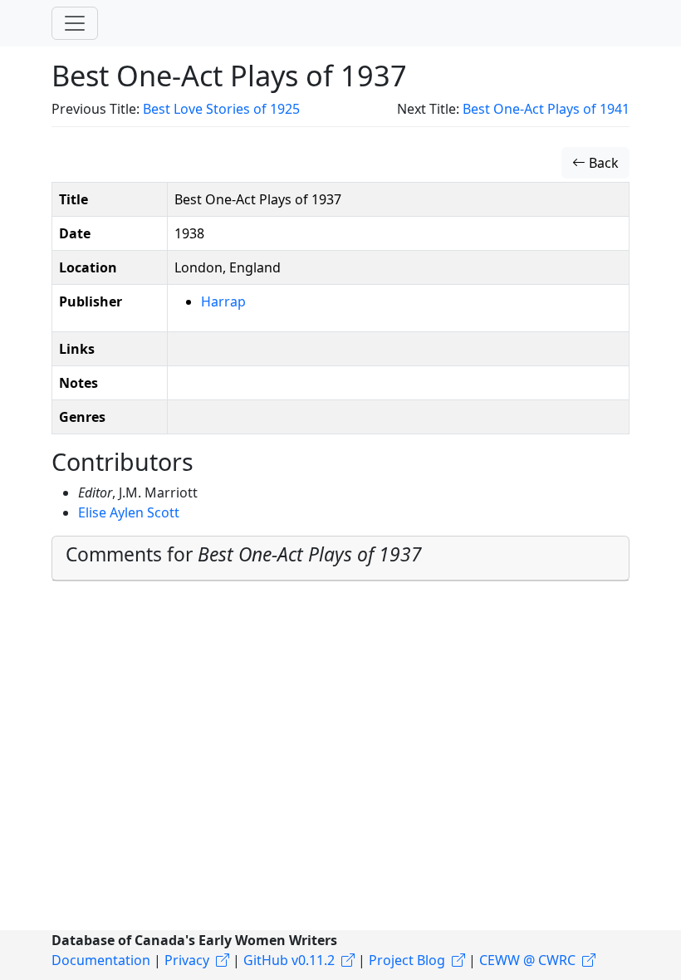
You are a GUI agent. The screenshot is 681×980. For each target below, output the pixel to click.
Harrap (223, 301)
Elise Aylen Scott (128, 512)
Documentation (100, 960)
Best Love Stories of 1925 (221, 109)
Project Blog (407, 960)
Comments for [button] (244, 554)
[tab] (340, 558)
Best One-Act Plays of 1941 (546, 109)
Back (602, 163)
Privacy (186, 960)
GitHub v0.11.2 (289, 960)
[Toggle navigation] (74, 23)
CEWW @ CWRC (527, 960)
